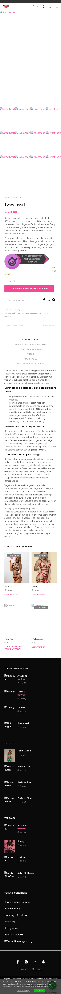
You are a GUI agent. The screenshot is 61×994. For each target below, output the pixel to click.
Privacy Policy (12, 908)
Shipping (9, 921)
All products (23, 313)
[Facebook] (45, 300)
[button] (35, 6)
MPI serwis (37, 969)
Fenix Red (8, 639)
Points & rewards (14, 934)
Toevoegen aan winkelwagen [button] (13, 647)
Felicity (35, 587)
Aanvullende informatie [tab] (30, 344)
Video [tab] (30, 354)
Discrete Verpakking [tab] (30, 363)
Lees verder (11, 595)
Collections (16, 197)
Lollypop (8, 587)
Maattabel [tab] (30, 359)
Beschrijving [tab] (30, 340)
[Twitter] (50, 300)
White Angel (37, 639)
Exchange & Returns (16, 915)
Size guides (11, 928)
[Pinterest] (54, 300)
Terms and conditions (16, 902)
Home (6, 197)
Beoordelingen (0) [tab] (30, 349)
